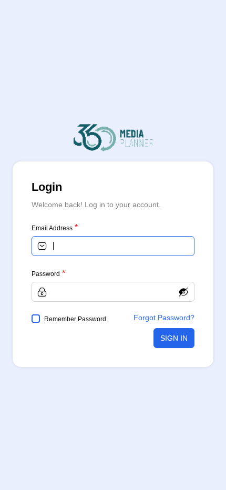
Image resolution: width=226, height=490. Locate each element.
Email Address (52, 228)
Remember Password (75, 319)
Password (46, 274)
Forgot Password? (163, 317)
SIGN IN (174, 338)
